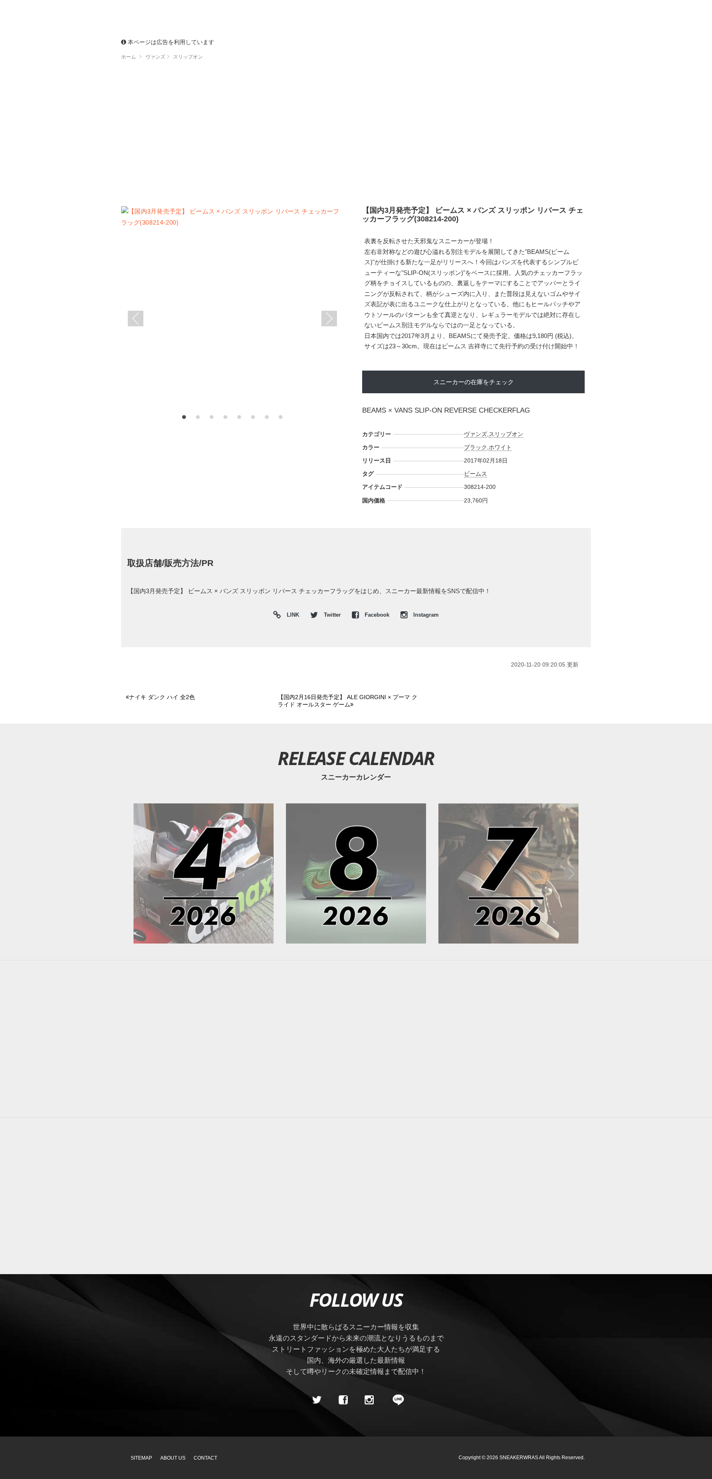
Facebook (377, 615)
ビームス (475, 473)
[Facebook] (343, 1400)
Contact (205, 1458)
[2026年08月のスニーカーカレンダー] (356, 873)
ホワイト (500, 447)
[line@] (396, 1400)
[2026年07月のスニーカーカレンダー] (508, 873)
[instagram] (369, 1400)
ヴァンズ (475, 434)
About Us (172, 1458)
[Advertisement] (356, 136)
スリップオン (506, 434)
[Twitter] (317, 1400)
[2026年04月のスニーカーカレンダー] (204, 873)
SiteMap (141, 1458)
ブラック (475, 447)
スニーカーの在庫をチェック (473, 381)
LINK (291, 616)
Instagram (425, 615)
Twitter (332, 615)
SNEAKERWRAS (518, 1457)
